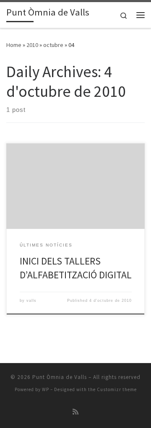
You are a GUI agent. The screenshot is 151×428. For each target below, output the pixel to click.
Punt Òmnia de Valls (59, 377)
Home (13, 45)
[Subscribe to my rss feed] (75, 412)
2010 (32, 45)
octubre (53, 45)
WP (45, 389)
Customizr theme (117, 389)
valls (31, 300)
